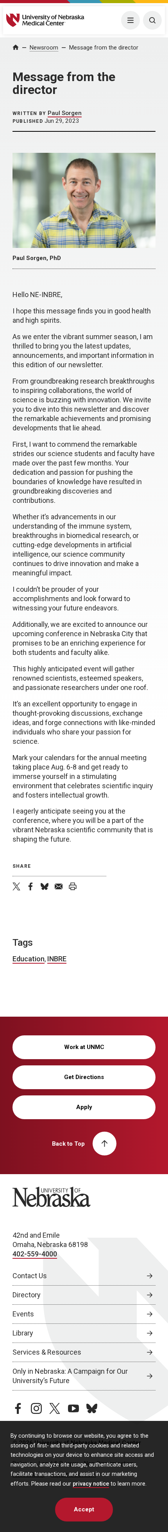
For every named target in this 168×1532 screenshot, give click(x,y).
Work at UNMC (84, 1047)
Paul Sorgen (65, 113)
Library (23, 1333)
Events (23, 1314)
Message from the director (103, 47)
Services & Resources (47, 1352)
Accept (84, 1509)
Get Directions (84, 1077)
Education (29, 959)
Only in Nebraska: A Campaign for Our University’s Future (70, 1376)
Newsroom (44, 47)
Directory (27, 1295)
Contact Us (30, 1276)
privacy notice (91, 1484)
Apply (84, 1107)
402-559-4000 (35, 1254)
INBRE (56, 959)
